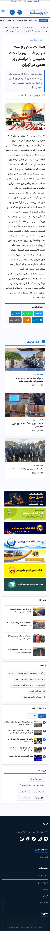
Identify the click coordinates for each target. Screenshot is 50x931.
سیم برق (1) (23, 791)
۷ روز (42, 716)
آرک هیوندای (40, 685)
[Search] (19, 12)
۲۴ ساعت (32, 716)
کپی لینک (13, 320)
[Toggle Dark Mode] (12, 12)
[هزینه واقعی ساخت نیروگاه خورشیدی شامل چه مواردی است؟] (39, 651)
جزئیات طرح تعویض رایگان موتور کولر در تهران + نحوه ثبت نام (20, 740)
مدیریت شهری (43, 882)
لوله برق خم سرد (21, 679)
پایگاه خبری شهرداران (37, 673)
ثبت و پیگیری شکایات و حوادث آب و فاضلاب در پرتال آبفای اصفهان (18, 723)
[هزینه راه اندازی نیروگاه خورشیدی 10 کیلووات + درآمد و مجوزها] (39, 611)
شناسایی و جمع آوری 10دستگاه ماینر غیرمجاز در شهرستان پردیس (21, 749)
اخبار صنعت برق (28, 27)
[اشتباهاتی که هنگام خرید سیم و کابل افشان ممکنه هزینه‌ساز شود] (39, 638)
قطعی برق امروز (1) (37, 779)
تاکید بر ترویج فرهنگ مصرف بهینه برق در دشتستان (26, 425)
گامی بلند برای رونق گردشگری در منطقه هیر (25, 469)
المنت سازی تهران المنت (17, 673)
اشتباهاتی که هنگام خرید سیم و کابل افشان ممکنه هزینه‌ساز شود (19, 637)
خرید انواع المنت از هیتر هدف (22, 685)
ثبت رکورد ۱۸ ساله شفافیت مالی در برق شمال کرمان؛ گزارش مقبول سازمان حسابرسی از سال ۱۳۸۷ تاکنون (20, 732)
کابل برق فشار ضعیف (37, 691)
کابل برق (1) (39, 798)
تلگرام (14, 313)
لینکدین (36, 319)
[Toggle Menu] (3, 12)
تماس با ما (44, 857)
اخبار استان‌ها (43, 875)
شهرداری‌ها (44, 895)
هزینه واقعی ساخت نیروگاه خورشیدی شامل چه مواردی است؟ (19, 651)
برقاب (33, 145)
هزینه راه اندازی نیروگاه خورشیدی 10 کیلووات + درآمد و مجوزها (19, 610)
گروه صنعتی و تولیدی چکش (34, 697)
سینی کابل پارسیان (37, 679)
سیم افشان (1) (38, 791)
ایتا (25, 319)
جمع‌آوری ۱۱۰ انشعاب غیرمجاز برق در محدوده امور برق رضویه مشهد (28, 380)
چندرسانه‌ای (44, 902)
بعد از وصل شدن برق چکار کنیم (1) (31, 785)
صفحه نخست (43, 27)
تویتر (37, 313)
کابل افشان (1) (24, 798)
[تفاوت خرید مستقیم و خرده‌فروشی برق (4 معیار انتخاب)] (39, 624)
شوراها (45, 889)
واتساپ (26, 313)
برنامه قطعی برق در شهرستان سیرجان (21, 756)
